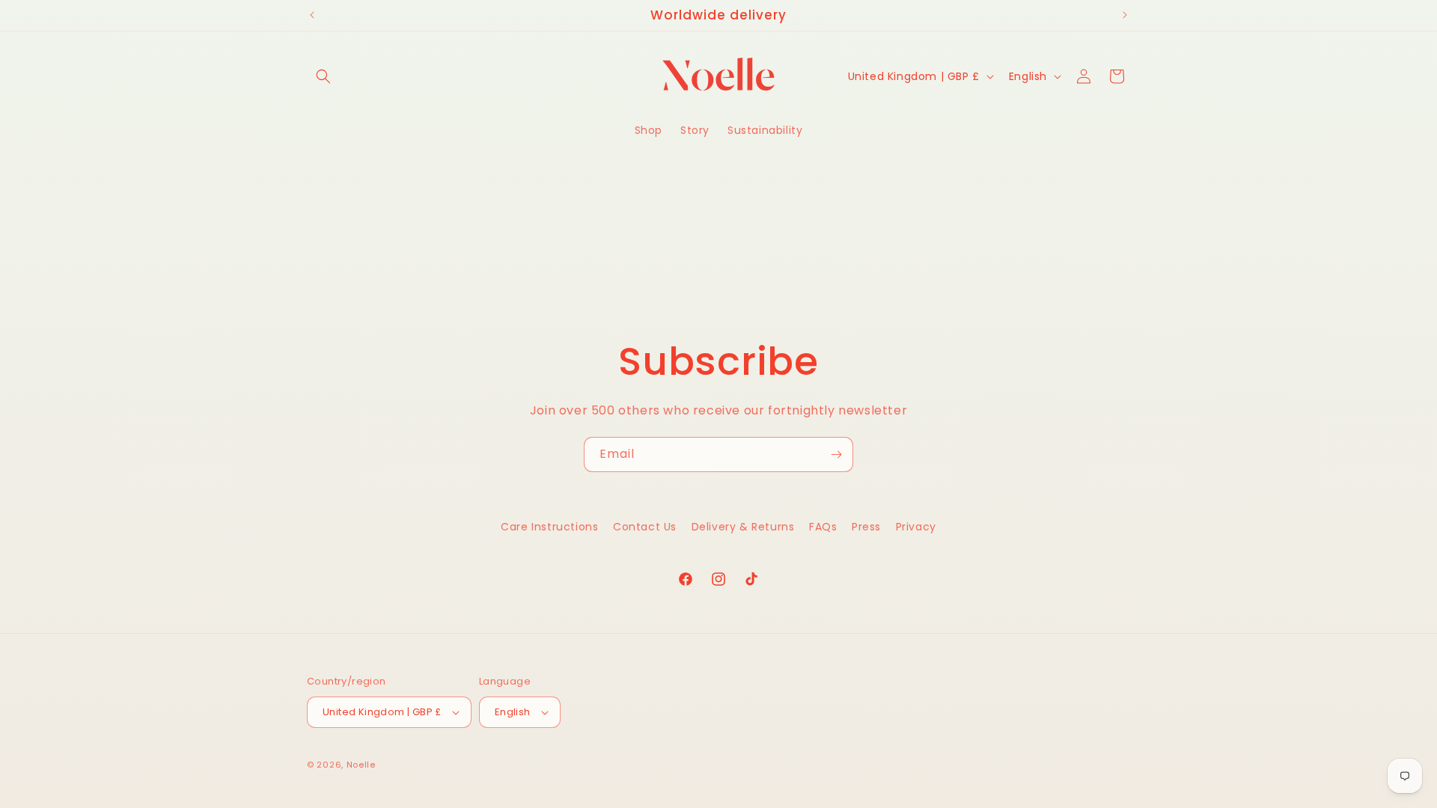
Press (866, 526)
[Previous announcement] (312, 15)
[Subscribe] (836, 454)
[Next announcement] (1124, 15)
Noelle (361, 765)
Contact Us (645, 526)
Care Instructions (549, 526)
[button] (323, 76)
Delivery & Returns (743, 526)
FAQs (823, 526)
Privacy (916, 526)
